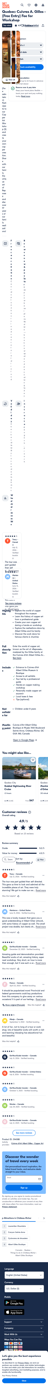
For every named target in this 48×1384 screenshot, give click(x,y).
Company (8, 1328)
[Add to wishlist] (33, 760)
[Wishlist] (29, 5)
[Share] (43, 25)
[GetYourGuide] (6, 5)
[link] (19, 780)
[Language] (36, 5)
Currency (9, 1282)
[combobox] (24, 862)
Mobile (7, 1297)
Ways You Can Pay (13, 1339)
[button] (6, 57)
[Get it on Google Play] (14, 1303)
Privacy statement (9, 1207)
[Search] (22, 5)
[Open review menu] (43, 875)
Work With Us (10, 1334)
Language (9, 1269)
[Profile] (43, 5)
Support (8, 1322)
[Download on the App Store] (14, 1312)
